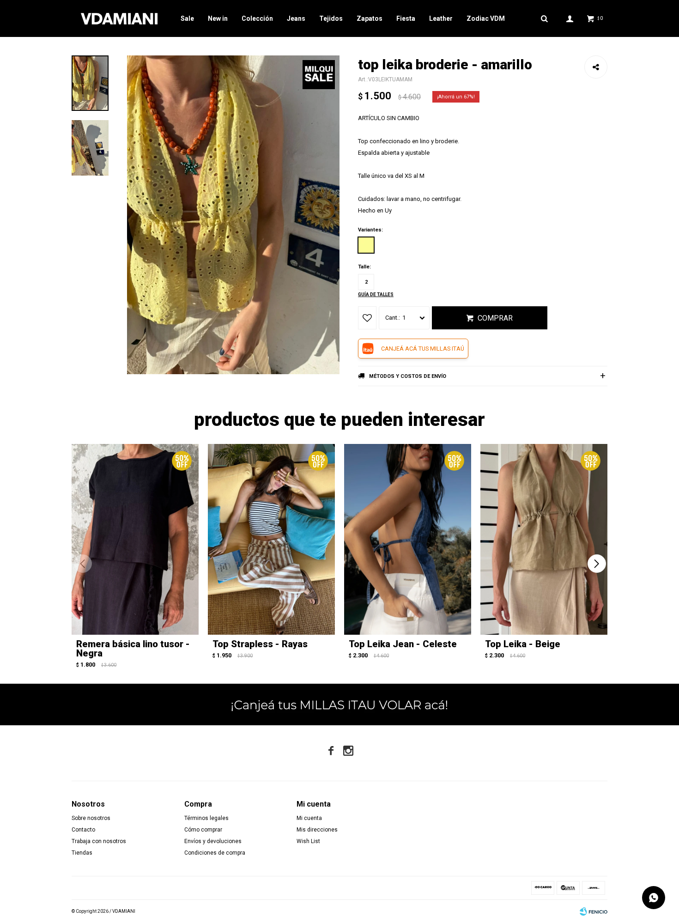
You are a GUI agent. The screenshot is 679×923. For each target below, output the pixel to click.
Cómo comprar (203, 829)
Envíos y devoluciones (213, 841)
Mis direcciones (317, 829)
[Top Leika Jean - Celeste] (407, 539)
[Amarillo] (366, 245)
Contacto (83, 829)
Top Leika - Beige (522, 644)
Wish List (308, 841)
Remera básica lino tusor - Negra (133, 648)
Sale (187, 18)
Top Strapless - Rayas (260, 644)
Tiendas (82, 853)
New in (218, 18)
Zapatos (369, 18)
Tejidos (331, 18)
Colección (257, 18)
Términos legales (206, 818)
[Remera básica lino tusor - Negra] (135, 539)
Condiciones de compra (214, 853)
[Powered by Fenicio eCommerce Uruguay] (593, 911)
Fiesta (405, 18)
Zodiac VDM (486, 18)
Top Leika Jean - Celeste (403, 644)
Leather (441, 18)
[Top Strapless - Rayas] (271, 539)
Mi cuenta (309, 818)
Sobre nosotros (91, 818)
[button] (596, 563)
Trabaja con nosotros (99, 841)
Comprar (495, 318)
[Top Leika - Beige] (543, 539)
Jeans (296, 18)
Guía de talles (376, 294)
